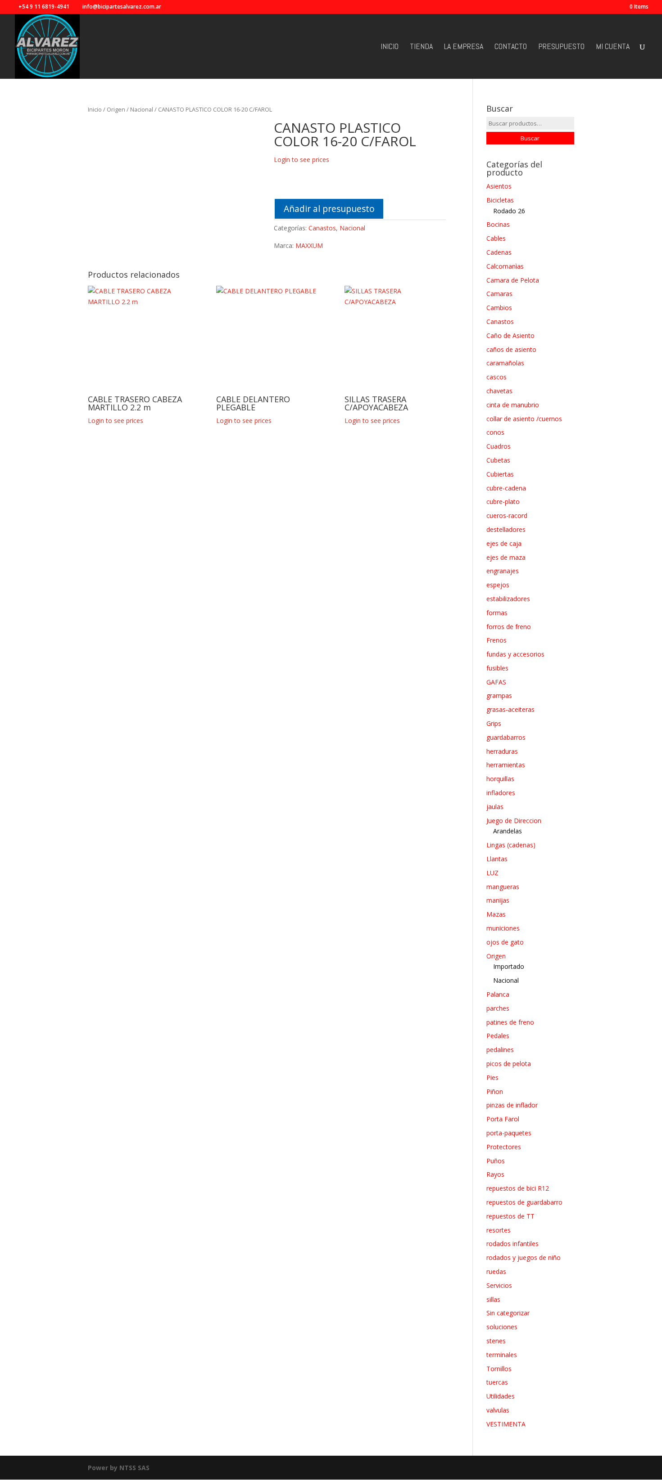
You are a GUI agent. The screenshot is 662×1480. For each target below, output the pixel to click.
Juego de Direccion (513, 820)
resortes (498, 1230)
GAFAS (496, 682)
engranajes (502, 571)
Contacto (510, 47)
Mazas (496, 914)
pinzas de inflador (512, 1105)
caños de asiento (511, 349)
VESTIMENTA (506, 1424)
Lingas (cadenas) (510, 845)
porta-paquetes (508, 1133)
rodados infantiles (512, 1243)
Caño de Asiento (510, 335)
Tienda (421, 47)
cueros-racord (506, 515)
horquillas (500, 778)
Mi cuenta (613, 47)
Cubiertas (500, 474)
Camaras (499, 293)
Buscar (530, 138)
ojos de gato (505, 942)
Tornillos (499, 1368)
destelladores (506, 529)
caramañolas (505, 363)
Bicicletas (500, 200)
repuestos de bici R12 (517, 1188)
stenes (496, 1340)
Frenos (496, 640)
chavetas (499, 391)
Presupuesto (561, 47)
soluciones (501, 1327)
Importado (508, 966)
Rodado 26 (509, 211)
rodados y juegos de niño (523, 1257)
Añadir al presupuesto (329, 208)
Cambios (499, 307)
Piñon (494, 1091)
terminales (501, 1354)
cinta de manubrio (512, 404)
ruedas (496, 1271)
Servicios (499, 1285)
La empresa (463, 47)
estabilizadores (508, 598)
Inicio (390, 47)
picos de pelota (508, 1063)
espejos (497, 584)
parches (497, 1008)
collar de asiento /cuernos (524, 418)
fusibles (497, 668)
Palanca (497, 994)
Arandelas (507, 831)
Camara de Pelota (512, 280)
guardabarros (506, 737)
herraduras (502, 751)
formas (497, 612)
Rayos (495, 1174)
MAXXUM (309, 245)
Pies (492, 1077)
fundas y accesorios (515, 654)
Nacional (141, 109)
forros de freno (508, 626)
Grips (493, 723)
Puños (495, 1160)
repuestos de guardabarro (524, 1202)
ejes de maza (506, 557)
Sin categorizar (508, 1313)
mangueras (502, 886)
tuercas (497, 1382)
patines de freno (510, 1022)
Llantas (497, 859)
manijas (497, 900)
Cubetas (498, 460)
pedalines (500, 1049)
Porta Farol (502, 1119)
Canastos (322, 228)
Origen (116, 109)
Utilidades (500, 1396)
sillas (493, 1299)
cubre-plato (503, 501)
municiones (503, 928)
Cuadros (498, 446)
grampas (499, 695)
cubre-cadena (506, 488)
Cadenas (499, 252)
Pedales (497, 1035)
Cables (496, 238)
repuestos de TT (510, 1216)
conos (495, 432)
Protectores (503, 1147)
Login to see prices (301, 159)
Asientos (499, 186)
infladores (500, 792)
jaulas (494, 806)
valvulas (497, 1410)
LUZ (492, 872)
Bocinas (498, 224)
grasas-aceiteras (510, 709)
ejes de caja (503, 543)
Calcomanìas (505, 266)
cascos (496, 377)
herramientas (505, 764)
